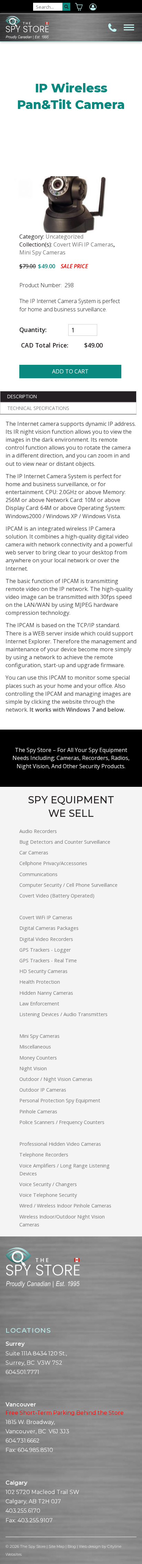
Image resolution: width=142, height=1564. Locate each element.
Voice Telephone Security (48, 1195)
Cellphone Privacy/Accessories (53, 863)
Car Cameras (33, 852)
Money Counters (38, 1057)
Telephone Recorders (43, 1154)
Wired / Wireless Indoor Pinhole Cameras (65, 1205)
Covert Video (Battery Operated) (56, 895)
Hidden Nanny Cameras (46, 993)
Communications (38, 874)
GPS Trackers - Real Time (48, 960)
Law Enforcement (39, 1003)
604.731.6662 (23, 1440)
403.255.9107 (35, 1520)
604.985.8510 (35, 1450)
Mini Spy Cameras (42, 252)
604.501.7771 (22, 1372)
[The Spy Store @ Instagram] (19, 1311)
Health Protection (39, 982)
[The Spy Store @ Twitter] (14, 1311)
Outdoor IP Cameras (42, 1089)
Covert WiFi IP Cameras (83, 244)
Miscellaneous (35, 1046)
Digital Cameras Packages (49, 928)
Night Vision (33, 1068)
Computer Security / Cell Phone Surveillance (68, 885)
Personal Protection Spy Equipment (59, 1100)
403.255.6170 (23, 1510)
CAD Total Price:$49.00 (61, 345)
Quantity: (33, 330)
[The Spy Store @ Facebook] (8, 1311)
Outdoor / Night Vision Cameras (55, 1079)
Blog (72, 1546)
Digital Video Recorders (46, 939)
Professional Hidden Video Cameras (60, 1144)
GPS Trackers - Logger (45, 949)
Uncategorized (64, 236)
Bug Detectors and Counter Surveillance (64, 842)
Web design (90, 1546)
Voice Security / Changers (48, 1184)
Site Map (56, 1546)
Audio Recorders (38, 831)
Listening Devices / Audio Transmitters (63, 1014)
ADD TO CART (70, 371)
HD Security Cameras (43, 971)
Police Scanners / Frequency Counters (61, 1122)
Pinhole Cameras (38, 1111)
